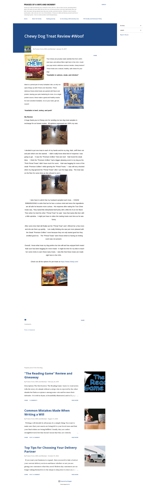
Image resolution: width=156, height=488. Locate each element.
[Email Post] (25, 320)
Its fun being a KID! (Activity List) (69, 19)
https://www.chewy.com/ (69, 262)
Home (25, 19)
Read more (75, 400)
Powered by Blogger (66, 481)
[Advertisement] (51, 346)
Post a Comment (29, 330)
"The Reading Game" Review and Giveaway (48, 375)
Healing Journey (50, 19)
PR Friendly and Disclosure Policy (92, 19)
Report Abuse (124, 35)
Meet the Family (36, 19)
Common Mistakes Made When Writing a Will (47, 412)
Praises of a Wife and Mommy (39, 4)
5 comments (33, 400)
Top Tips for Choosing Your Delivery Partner (50, 449)
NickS (69, 484)
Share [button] (95, 55)
